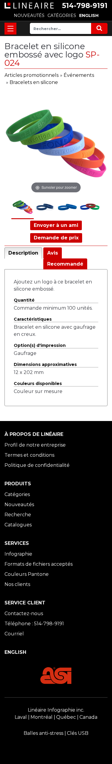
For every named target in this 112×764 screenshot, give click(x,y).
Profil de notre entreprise (35, 445)
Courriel (14, 634)
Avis (52, 253)
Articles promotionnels (31, 75)
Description (23, 253)
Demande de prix (56, 238)
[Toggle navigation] (10, 29)
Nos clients (17, 584)
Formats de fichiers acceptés (38, 564)
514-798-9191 (85, 5)
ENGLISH (89, 15)
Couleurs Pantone (26, 574)
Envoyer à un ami (56, 225)
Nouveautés (19, 504)
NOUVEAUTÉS (29, 15)
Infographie (18, 554)
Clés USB (77, 733)
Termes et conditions (29, 455)
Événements (79, 75)
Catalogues (18, 525)
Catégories (17, 494)
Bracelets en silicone (34, 82)
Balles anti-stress (43, 733)
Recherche (17, 514)
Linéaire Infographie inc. (56, 710)
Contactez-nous (23, 613)
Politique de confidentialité (37, 465)
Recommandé (65, 264)
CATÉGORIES (61, 15)
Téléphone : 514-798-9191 (34, 623)
